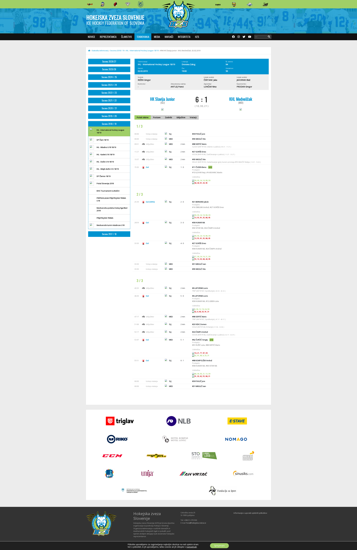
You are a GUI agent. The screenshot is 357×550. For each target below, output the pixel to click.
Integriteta (184, 37)
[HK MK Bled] (102, 4)
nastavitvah (191, 547)
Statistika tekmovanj (100, 50)
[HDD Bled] (90, 4)
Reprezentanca (108, 37)
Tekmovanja (143, 37)
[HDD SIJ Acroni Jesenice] (115, 4)
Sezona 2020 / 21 (109, 108)
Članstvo (126, 37)
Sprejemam (219, 545)
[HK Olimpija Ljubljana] (218, 4)
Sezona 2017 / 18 (109, 234)
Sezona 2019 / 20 (109, 116)
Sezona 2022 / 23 (109, 92)
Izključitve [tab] (180, 117)
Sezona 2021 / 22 (109, 100)
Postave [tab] (157, 117)
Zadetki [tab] (168, 117)
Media (157, 37)
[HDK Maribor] (128, 4)
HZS (197, 37)
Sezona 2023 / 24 (109, 85)
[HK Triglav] (249, 4)
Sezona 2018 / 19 (117, 50)
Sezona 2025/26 (109, 69)
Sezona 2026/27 (109, 61)
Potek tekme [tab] (143, 117)
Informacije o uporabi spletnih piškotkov (250, 513)
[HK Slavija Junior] (234, 4)
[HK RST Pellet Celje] (140, 4)
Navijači (169, 37)
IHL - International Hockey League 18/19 (142, 50)
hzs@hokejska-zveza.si (196, 523)
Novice (91, 37)
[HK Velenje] (265, 4)
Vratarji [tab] (193, 117)
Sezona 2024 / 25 (109, 77)
